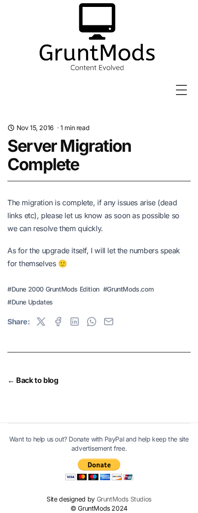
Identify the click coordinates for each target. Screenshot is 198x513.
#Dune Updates (30, 302)
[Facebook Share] (58, 321)
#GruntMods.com (128, 289)
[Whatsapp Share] (91, 321)
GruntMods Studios (124, 499)
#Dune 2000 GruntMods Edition (53, 289)
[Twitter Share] (41, 321)
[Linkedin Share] (74, 321)
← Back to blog (32, 380)
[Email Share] (108, 321)
